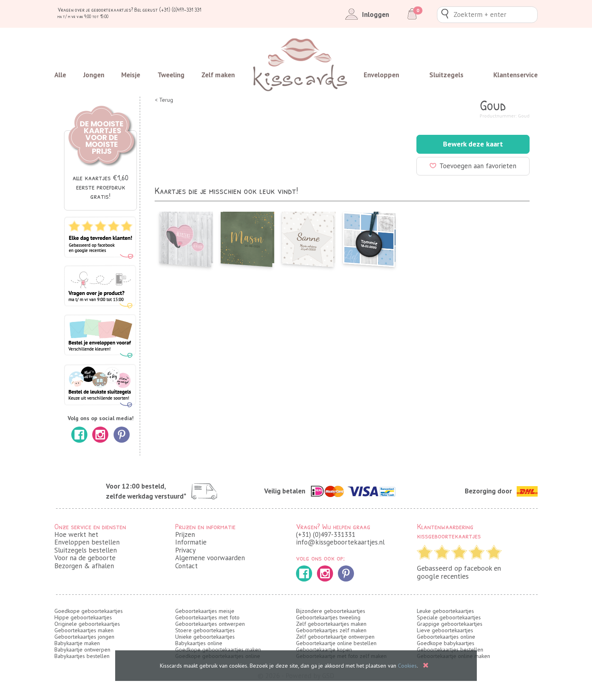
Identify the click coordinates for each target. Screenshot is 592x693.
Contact (186, 565)
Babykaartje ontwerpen (82, 649)
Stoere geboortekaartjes (205, 630)
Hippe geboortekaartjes (83, 617)
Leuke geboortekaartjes (445, 611)
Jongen (93, 74)
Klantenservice (515, 74)
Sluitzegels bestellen (85, 550)
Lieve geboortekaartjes (445, 630)
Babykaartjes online (198, 643)
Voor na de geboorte (85, 557)
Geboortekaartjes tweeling (328, 617)
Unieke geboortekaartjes (205, 636)
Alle (60, 74)
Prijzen (185, 534)
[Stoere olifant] (185, 237)
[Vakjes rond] (369, 237)
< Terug (164, 100)
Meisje (130, 74)
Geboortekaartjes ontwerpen (210, 623)
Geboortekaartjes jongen (84, 636)
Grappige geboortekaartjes (449, 623)
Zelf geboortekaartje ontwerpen (335, 636)
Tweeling (170, 74)
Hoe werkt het (76, 534)
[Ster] (307, 237)
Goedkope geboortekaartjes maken (218, 649)
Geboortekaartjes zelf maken (331, 630)
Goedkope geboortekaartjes (88, 611)
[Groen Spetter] (246, 237)
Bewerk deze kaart (473, 143)
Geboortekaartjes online (446, 636)
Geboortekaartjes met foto (207, 617)
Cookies (407, 665)
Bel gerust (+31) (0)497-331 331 (167, 9)
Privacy (185, 550)
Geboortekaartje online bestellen (336, 643)
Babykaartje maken (77, 643)
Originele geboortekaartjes (87, 623)
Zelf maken (218, 74)
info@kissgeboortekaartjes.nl (340, 542)
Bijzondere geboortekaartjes (330, 611)
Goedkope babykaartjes (445, 643)
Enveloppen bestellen (87, 542)
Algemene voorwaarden (210, 557)
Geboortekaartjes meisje (204, 611)
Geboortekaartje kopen (324, 649)
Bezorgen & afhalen (84, 565)
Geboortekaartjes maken (84, 630)
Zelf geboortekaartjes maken (331, 623)
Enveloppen (381, 74)
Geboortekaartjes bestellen (450, 649)
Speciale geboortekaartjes (449, 617)
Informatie (191, 542)
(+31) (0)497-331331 (325, 534)
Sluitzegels (446, 74)
